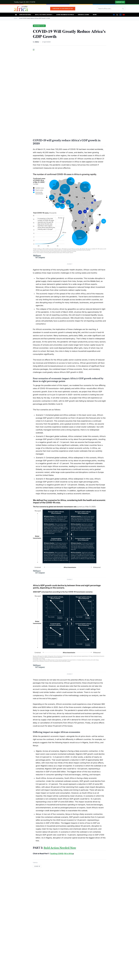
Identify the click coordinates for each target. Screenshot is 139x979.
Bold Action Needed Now (60, 847)
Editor (37, 42)
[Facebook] (113, 14)
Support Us (120, 2)
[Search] (123, 8)
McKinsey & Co (39, 25)
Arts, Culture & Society (43, 14)
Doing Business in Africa (65, 14)
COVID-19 (37, 866)
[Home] (16, 15)
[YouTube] (123, 14)
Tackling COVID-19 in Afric (61, 854)
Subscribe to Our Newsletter (63, 8)
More (95, 14)
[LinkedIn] (120, 14)
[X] (117, 14)
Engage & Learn (83, 14)
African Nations (25, 14)
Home (15, 18)
